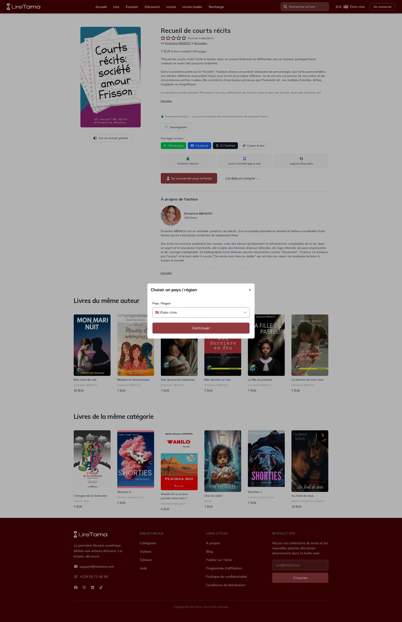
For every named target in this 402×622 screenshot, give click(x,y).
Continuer (201, 328)
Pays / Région (161, 303)
